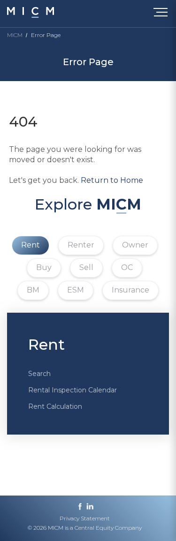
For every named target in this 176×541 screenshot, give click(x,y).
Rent (30, 244)
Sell (86, 267)
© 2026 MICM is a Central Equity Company (85, 527)
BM (33, 290)
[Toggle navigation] (162, 14)
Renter (81, 244)
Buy (44, 267)
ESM (75, 290)
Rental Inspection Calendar (72, 390)
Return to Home (112, 180)
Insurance (130, 290)
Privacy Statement (85, 518)
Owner (135, 244)
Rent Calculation (55, 406)
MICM (15, 34)
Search (39, 373)
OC (127, 267)
